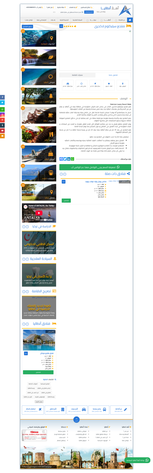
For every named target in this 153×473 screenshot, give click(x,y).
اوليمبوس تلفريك (40, 397)
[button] (120, 20)
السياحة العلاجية (41, 258)
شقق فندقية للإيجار (59, 434)
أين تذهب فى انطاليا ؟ (101, 437)
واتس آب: (34, 7)
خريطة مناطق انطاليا (102, 434)
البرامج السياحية (45, 384)
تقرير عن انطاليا (28, 397)
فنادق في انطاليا (46, 392)
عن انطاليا (105, 431)
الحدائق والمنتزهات (81, 434)
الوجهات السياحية (103, 440)
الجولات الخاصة (33, 384)
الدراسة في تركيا (42, 226)
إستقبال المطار (61, 440)
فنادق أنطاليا (42, 323)
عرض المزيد (39, 401)
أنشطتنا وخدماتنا (124, 434)
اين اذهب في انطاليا (33, 392)
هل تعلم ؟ (49, 7)
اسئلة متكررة (61, 7)
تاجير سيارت (62, 437)
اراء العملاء (72, 7)
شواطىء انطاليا (81, 431)
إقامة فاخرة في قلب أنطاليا (75, 12)
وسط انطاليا (31, 388)
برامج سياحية (61, 431)
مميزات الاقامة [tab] (77, 75)
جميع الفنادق (27, 26)
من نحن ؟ (126, 431)
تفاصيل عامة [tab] (113, 75)
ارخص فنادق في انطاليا (43, 388)
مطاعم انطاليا (82, 437)
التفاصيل (66, 200)
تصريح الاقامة (42, 291)
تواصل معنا (125, 440)
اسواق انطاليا (82, 440)
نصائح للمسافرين (85, 7)
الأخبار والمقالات (89, 12)
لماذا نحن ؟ (125, 437)
